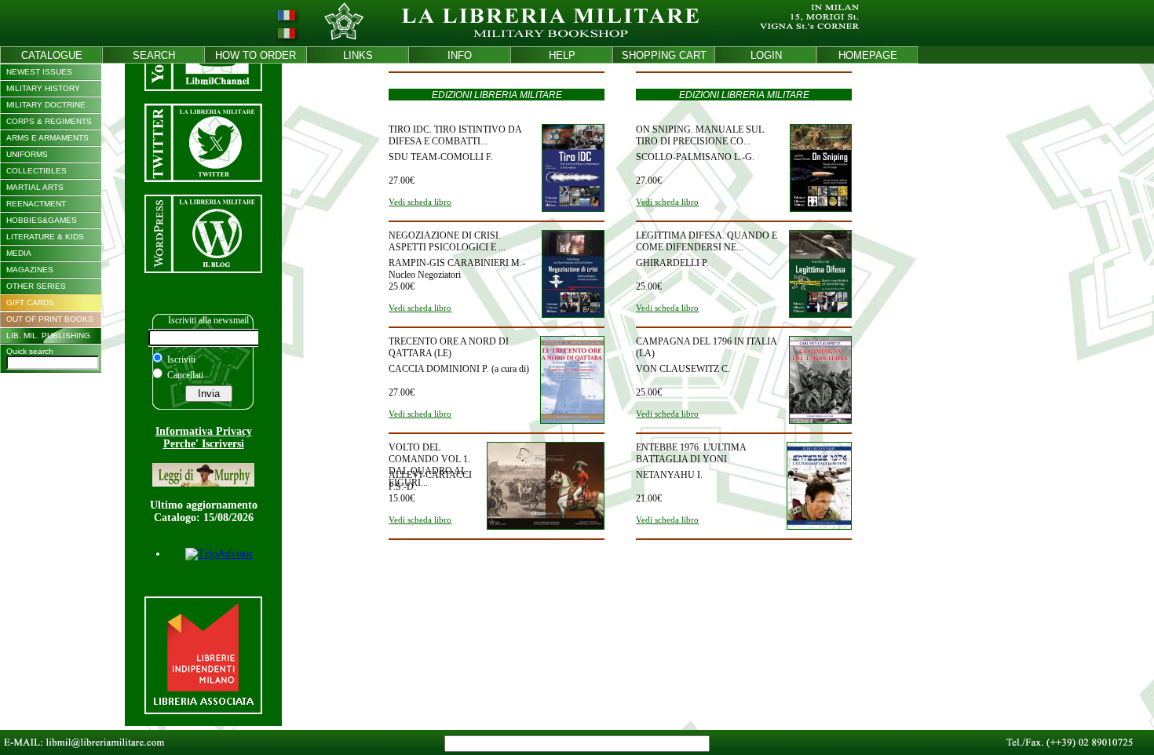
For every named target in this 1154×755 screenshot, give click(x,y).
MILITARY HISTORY (43, 88)
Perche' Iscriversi (203, 444)
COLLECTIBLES (36, 170)
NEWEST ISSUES (39, 71)
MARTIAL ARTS (35, 187)
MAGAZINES (29, 269)
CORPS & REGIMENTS (49, 121)
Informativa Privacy (203, 431)
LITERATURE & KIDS (45, 236)
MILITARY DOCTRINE (46, 104)
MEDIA (18, 253)
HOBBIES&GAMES (41, 220)
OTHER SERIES (36, 286)
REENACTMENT (36, 203)
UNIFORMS (27, 154)
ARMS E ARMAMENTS (47, 137)
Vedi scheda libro (420, 201)
